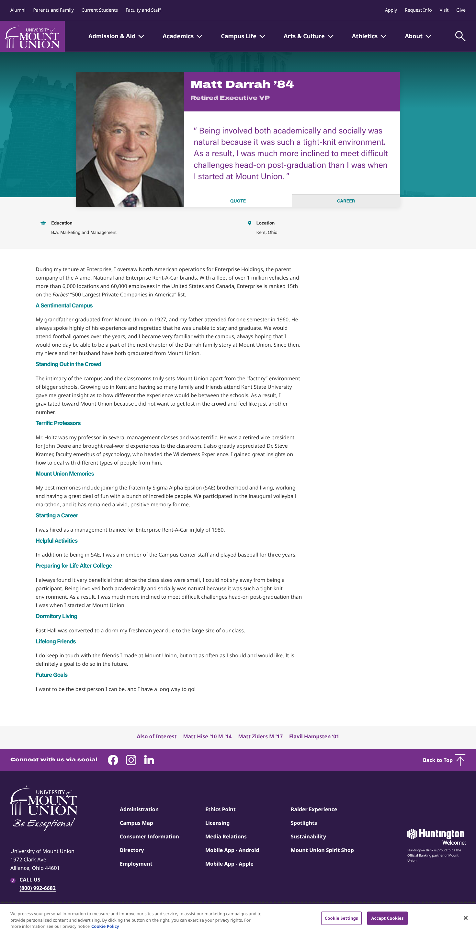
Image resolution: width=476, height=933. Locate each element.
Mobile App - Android (232, 850)
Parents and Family (53, 10)
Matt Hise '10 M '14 (207, 736)
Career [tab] (346, 201)
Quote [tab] (238, 201)
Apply (391, 10)
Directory (132, 850)
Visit (444, 10)
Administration (139, 809)
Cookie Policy (105, 926)
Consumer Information (149, 836)
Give (461, 10)
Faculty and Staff (143, 10)
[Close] (466, 918)
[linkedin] (149, 760)
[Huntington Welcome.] (436, 837)
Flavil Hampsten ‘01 (314, 736)
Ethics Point (220, 809)
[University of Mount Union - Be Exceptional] (44, 808)
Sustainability (308, 836)
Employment (136, 863)
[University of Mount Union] (32, 36)
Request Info (418, 10)
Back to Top (438, 760)
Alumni (18, 10)
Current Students (100, 10)
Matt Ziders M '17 (260, 736)
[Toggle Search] (460, 36)
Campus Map (136, 822)
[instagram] (131, 760)
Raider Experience (314, 809)
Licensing (217, 822)
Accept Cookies (387, 918)
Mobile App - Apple (229, 863)
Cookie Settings (341, 918)
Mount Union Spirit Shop (322, 850)
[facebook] (113, 760)
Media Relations (226, 836)
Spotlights (304, 822)
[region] (238, 918)
